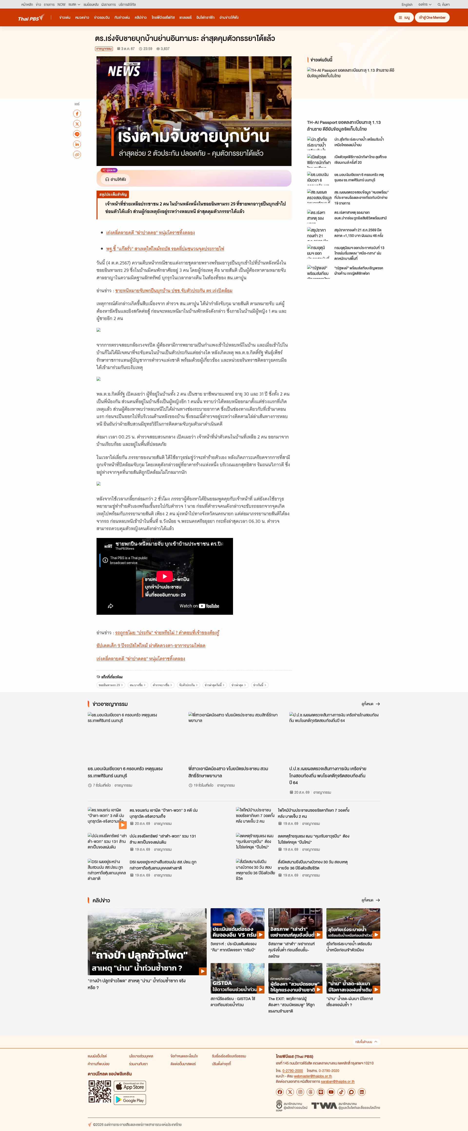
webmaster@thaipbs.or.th (313, 1075)
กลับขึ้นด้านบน (363, 1042)
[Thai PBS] (31, 17)
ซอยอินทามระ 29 (109, 685)
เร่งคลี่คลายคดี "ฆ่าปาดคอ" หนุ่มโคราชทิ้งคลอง (150, 233)
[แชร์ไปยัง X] (77, 124)
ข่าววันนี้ (258, 685)
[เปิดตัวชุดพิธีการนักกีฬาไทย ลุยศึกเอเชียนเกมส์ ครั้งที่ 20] (319, 161)
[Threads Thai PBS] (310, 1092)
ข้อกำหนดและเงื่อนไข (184, 1055)
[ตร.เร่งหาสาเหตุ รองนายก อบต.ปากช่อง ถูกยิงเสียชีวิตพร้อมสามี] (319, 216)
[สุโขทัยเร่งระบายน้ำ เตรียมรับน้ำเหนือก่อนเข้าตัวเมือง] (353, 923)
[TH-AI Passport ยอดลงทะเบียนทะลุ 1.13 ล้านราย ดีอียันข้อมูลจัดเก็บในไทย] (351, 92)
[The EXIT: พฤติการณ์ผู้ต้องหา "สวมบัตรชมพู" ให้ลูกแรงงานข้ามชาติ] (295, 978)
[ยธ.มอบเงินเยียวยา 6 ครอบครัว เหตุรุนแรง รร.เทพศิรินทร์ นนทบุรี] (319, 178)
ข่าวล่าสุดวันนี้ (213, 685)
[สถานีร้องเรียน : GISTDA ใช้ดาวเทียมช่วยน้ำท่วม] (237, 978)
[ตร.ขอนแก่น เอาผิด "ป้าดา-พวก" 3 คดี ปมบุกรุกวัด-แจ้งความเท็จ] (107, 818)
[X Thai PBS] (290, 1092)
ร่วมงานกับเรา (138, 1063)
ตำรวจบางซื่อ (161, 685)
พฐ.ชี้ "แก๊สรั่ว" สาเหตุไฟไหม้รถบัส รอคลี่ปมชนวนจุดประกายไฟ (165, 249)
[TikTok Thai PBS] (341, 1092)
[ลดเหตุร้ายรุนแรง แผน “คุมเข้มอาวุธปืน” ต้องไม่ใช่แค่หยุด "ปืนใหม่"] (255, 844)
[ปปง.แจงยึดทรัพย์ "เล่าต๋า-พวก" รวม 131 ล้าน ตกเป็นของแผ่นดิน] (107, 844)
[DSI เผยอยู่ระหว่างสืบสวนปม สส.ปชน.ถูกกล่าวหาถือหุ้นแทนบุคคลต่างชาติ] (107, 870)
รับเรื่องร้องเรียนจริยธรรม (229, 1055)
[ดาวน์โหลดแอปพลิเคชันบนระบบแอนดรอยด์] (130, 1099)
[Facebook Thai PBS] (280, 1092)
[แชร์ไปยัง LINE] (77, 134)
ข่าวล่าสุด (237, 685)
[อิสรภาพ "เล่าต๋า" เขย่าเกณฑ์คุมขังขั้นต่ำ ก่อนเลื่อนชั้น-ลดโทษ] (295, 923)
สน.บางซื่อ (136, 685)
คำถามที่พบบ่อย (98, 1063)
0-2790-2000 (293, 1070)
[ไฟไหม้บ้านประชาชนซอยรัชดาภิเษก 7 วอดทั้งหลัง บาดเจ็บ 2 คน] (255, 818)
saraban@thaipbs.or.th (338, 1081)
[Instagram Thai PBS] (300, 1092)
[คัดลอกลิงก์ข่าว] (77, 154)
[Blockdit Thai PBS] (351, 1092)
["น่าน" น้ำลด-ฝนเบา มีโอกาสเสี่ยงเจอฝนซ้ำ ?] (353, 978)
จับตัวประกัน (187, 685)
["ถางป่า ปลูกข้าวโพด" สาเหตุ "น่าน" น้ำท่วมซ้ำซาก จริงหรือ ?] (147, 941)
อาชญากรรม (104, 49)
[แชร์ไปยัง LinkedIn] (77, 144)
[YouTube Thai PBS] (331, 1092)
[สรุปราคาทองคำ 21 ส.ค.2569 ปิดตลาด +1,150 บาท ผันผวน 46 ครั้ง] (319, 234)
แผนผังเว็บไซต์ (97, 1055)
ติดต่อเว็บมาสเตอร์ (183, 1063)
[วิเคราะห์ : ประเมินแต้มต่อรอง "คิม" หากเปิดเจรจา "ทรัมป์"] (237, 923)
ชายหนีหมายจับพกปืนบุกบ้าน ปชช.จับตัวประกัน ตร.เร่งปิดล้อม (174, 291)
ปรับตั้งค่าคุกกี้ (221, 1063)
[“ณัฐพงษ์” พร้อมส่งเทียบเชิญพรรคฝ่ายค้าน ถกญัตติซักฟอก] (319, 272)
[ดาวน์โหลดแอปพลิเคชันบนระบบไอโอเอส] (130, 1086)
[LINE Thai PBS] (321, 1092)
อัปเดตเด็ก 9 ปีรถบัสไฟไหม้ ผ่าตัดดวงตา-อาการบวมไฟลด (151, 646)
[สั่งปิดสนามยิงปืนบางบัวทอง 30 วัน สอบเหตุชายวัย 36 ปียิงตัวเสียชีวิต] (255, 870)
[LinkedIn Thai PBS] (362, 1092)
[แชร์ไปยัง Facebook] (77, 113)
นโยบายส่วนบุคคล (141, 1055)
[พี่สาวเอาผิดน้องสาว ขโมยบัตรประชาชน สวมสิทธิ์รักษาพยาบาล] (233, 737)
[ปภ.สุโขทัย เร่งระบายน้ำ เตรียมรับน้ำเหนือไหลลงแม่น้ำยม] (319, 143)
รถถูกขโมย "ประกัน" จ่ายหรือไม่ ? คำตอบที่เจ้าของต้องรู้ (167, 633)
